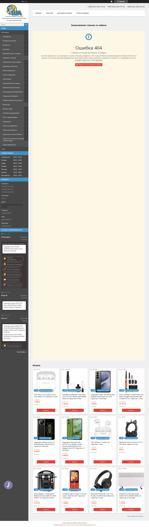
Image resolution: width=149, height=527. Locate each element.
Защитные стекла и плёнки (12, 134)
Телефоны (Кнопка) (9, 41)
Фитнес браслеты (9, 71)
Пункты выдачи (82, 13)
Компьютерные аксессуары (12, 100)
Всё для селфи (7, 109)
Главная (38, 13)
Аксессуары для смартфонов (12, 92)
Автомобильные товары (11, 83)
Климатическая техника (11, 88)
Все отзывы (21, 352)
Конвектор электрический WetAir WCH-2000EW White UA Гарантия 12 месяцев (130, 496)
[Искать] (26, 24)
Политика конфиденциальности (86, 525)
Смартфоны (7, 36)
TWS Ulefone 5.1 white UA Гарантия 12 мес (100, 443)
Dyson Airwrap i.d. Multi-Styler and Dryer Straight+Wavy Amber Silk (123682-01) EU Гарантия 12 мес (131, 397)
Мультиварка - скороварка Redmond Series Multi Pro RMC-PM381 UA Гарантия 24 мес (45, 496)
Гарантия (49, 13)
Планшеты (6, 45)
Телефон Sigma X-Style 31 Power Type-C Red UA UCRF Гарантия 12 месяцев (74, 496)
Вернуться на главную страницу (90, 65)
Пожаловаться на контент (67, 525)
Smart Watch (7, 79)
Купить (46, 410)
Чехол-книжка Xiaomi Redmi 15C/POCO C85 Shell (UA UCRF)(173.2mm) (14, 336)
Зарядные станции (9, 58)
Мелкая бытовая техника (12, 53)
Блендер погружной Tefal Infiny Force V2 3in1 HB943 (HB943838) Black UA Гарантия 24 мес (74, 397)
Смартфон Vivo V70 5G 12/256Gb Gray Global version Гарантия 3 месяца (13, 249)
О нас (3, 149)
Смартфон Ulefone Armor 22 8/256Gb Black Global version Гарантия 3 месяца (44, 444)
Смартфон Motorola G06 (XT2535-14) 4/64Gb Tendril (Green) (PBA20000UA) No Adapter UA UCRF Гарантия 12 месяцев (73, 446)
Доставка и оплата (64, 13)
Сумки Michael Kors (9, 145)
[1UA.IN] (14, 10)
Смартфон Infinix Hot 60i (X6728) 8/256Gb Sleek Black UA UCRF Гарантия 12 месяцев (102, 397)
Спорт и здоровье (9, 75)
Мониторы (6, 105)
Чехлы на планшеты (10, 130)
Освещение (7, 122)
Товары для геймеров (10, 96)
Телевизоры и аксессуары (12, 62)
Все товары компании (135, 516)
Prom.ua (84, 523)
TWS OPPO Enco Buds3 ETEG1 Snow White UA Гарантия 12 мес (46, 396)
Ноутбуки (6, 49)
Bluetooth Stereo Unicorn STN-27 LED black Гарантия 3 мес (131, 443)
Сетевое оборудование (11, 113)
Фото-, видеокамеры (10, 117)
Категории (5, 32)
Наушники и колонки (10, 66)
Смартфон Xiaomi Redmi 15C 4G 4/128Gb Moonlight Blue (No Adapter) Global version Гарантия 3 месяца (14, 329)
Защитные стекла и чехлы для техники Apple (13, 139)
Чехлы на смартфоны (10, 126)
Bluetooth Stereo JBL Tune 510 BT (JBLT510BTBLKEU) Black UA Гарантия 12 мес (102, 496)
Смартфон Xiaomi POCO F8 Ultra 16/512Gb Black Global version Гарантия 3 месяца (13, 305)
